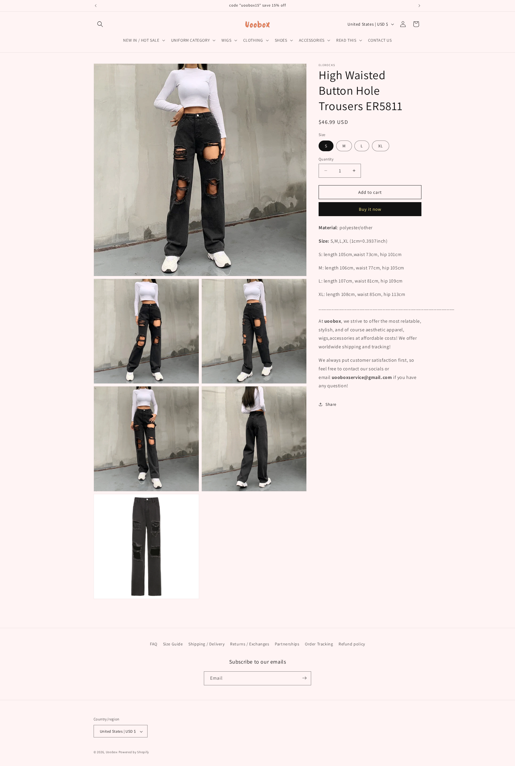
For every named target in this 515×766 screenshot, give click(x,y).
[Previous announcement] (95, 5)
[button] (100, 24)
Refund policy (352, 644)
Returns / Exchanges (249, 644)
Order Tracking (319, 644)
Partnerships (287, 644)
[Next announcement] (419, 5)
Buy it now (370, 209)
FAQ (153, 644)
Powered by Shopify (134, 752)
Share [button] (330, 404)
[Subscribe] (304, 678)
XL (380, 145)
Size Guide (173, 644)
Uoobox (112, 752)
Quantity (326, 158)
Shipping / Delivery (206, 644)
